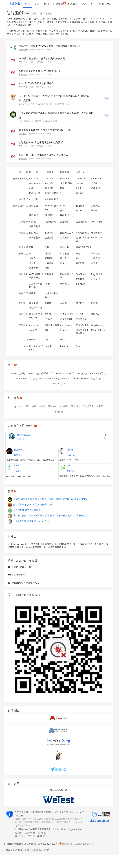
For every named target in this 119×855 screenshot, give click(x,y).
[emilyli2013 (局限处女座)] (13, 97)
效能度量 (49, 172)
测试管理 (49, 215)
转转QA (48, 318)
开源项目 (72, 3)
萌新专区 (23, 293)
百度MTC (95, 278)
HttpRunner (97, 325)
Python (79, 210)
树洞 (62, 263)
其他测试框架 (67, 183)
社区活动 (23, 253)
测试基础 (33, 205)
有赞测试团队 (18, 454)
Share (25, 339)
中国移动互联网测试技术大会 (47, 812)
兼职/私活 (80, 283)
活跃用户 (25, 812)
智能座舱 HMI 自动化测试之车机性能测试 (41, 142)
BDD (62, 205)
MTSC (32, 253)
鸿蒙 (62, 188)
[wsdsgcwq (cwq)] (10, 521)
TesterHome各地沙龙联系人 (25, 582)
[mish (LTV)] (13, 114)
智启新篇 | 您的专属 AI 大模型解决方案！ (41, 70)
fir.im (47, 283)
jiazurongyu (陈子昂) (38, 373)
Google (48, 345)
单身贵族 (33, 302)
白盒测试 (95, 205)
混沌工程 (49, 188)
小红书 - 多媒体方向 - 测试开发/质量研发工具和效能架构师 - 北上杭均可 (49, 515)
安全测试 (49, 232)
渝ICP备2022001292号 (45, 843)
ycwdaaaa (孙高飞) (91, 378)
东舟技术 (23, 62)
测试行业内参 (36, 307)
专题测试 (23, 232)
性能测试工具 (67, 232)
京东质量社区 (67, 318)
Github (74, 812)
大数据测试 (50, 221)
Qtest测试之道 (74, 465)
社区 (27, 3)
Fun (47, 339)
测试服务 (23, 274)
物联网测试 (34, 226)
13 (106, 115)
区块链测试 (81, 221)
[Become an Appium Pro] (58, 789)
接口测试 (33, 215)
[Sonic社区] (58, 769)
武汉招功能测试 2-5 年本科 (26, 510)
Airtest (32, 188)
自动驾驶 (33, 199)
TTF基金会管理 (52, 325)
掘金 (63, 829)
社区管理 (49, 263)
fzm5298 (23, 49)
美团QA (95, 314)
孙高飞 (20, 439)
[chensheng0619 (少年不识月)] (10, 515)
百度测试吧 (29, 832)
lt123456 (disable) (49, 378)
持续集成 (95, 188)
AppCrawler (66, 325)
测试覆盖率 (34, 237)
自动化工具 (34, 192)
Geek (25, 345)
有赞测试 (18, 449)
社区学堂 (59, 3)
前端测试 (33, 232)
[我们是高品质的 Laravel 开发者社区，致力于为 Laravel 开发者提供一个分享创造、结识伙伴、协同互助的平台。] (58, 729)
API (82, 812)
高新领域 (23, 221)
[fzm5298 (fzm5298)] (13, 47)
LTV (20, 121)
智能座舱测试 (51, 199)
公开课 (32, 263)
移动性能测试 (82, 232)
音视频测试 (96, 232)
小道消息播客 (18, 574)
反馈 (66, 812)
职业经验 (64, 247)
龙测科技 (80, 278)
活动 (84, 3)
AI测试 (32, 221)
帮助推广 (20, 815)
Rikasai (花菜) (18, 373)
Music (63, 339)
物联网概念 (96, 221)
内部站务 (80, 302)
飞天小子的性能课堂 (71, 454)
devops (80, 192)
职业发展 (23, 247)
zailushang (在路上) (26, 378)
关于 (17, 812)
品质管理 (49, 237)
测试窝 (18, 832)
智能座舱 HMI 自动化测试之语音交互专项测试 (43, 154)
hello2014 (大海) (70, 378)
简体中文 (19, 835)
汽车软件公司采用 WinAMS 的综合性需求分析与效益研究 (49, 45)
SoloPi (79, 188)
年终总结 (80, 263)
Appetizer (34, 325)
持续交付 (80, 172)
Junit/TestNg (51, 192)
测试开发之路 (24, 434)
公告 (78, 253)
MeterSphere (98, 330)
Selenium (65, 178)
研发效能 (23, 172)
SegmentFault (75, 829)
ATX (46, 330)
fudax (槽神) (58, 373)
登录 (109, 3)
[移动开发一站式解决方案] (58, 799)
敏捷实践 (64, 172)
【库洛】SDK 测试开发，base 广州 (31, 520)
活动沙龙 (33, 267)
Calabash (81, 178)
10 (106, 98)
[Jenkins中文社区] (58, 755)
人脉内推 (33, 258)
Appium (33, 178)
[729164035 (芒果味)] (10, 510)
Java (62, 210)
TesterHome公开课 (21, 566)
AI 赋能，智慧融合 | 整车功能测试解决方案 (42, 58)
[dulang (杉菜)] (10, 504)
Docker (79, 183)
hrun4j (64, 330)
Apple (79, 345)
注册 (101, 3)
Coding (64, 345)
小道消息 (64, 253)
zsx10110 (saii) (58, 383)
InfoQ (56, 829)
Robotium (96, 178)
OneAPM (65, 283)
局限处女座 (24, 104)
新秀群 (48, 302)
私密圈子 (23, 302)
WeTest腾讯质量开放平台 (38, 829)
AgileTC (33, 330)
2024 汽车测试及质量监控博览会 (36, 83)
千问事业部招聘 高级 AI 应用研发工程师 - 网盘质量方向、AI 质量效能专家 (50, 499)
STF (62, 192)
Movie (32, 339)
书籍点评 (95, 258)
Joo (32, 121)
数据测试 (64, 221)
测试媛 (48, 253)
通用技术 (80, 205)
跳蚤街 (94, 263)
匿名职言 (95, 253)
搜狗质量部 (81, 318)
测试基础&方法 (20, 205)
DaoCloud (81, 274)
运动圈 (63, 302)
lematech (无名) (97, 373)
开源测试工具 (82, 325)
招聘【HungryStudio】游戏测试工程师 (33, 504)
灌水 (78, 258)
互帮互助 (49, 258)
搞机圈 (94, 302)
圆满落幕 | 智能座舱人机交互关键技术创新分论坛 (45, 129)
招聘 (46, 3)
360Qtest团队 (52, 314)
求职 (47, 247)
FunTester (19, 465)
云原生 (94, 183)
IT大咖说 (41, 832)
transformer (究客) (77, 373)
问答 (37, 3)
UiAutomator (36, 183)
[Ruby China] (58, 717)
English (41, 835)
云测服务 (49, 274)
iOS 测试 (49, 183)
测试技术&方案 (20, 178)
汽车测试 (23, 199)
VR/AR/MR (96, 237)
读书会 (63, 258)
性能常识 (64, 215)
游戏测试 (64, 237)
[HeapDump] (58, 741)
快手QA (79, 314)
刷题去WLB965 (83, 247)
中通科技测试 (67, 314)
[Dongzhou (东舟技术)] (13, 59)
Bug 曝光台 (97, 274)
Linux (94, 210)
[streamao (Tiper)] (10, 499)
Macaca (49, 178)
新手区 (32, 293)
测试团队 (23, 314)
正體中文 (30, 835)
